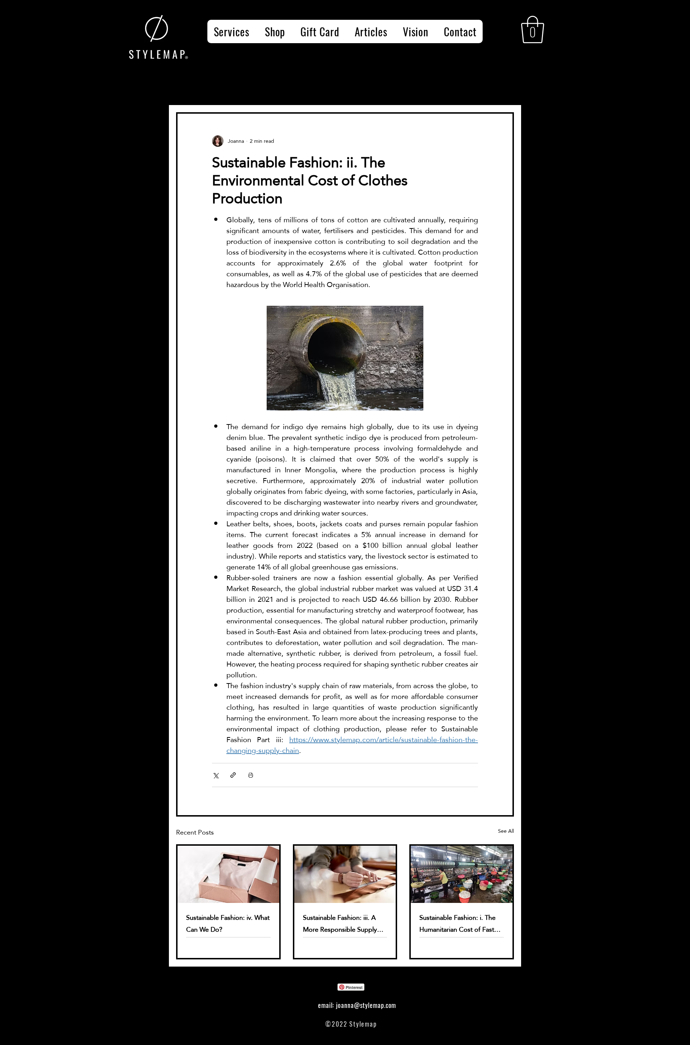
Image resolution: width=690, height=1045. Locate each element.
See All (506, 831)
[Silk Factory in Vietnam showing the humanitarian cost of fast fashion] (461, 874)
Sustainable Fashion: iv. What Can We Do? (228, 923)
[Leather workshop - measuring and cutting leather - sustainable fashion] (345, 874)
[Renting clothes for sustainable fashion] (228, 874)
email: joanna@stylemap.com (357, 1005)
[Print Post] (250, 775)
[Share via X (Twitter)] (215, 775)
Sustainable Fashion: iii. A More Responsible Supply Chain (340, 923)
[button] (532, 29)
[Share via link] (233, 775)
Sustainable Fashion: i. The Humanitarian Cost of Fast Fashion (457, 923)
